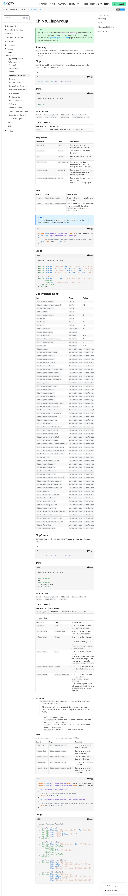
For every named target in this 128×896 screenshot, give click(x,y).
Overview (43, 4)
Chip (100, 23)
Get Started (119, 4)
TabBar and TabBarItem (19, 111)
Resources (94, 4)
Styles (10, 126)
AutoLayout (14, 68)
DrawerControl (15, 82)
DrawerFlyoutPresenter (18, 86)
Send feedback (112, 890)
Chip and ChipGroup (34, 9)
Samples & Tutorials (14, 30)
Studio (52, 4)
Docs (86, 4)
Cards (11, 72)
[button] (120, 10)
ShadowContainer (16, 108)
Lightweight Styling (106, 27)
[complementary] (114, 888)
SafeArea (12, 104)
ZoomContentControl (17, 115)
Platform (62, 4)
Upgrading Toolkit (15, 59)
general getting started (59, 38)
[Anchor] (48, 47)
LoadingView (14, 93)
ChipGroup (102, 31)
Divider (12, 79)
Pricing (107, 4)
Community (74, 4)
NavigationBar (15, 97)
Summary (102, 18)
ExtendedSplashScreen (18, 90)
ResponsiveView (15, 100)
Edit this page (111, 886)
